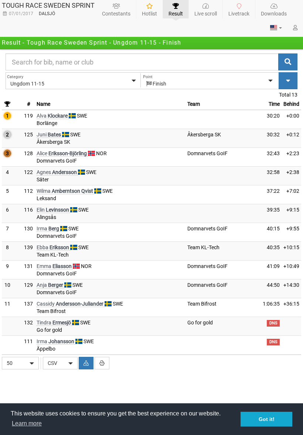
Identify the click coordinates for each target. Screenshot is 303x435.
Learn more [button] (27, 423)
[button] (276, 27)
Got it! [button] (267, 419)
